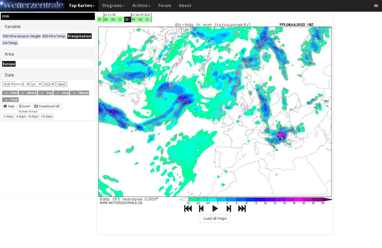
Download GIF (49, 106)
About (185, 5)
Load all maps (215, 218)
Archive (140, 5)
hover (26, 106)
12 (119, 19)
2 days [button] (8, 116)
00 (106, 19)
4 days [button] (21, 116)
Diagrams (112, 5)
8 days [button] (33, 116)
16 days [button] (46, 116)
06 (113, 19)
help (11, 106)
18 (99, 19)
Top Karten (80, 5)
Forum (164, 5)
